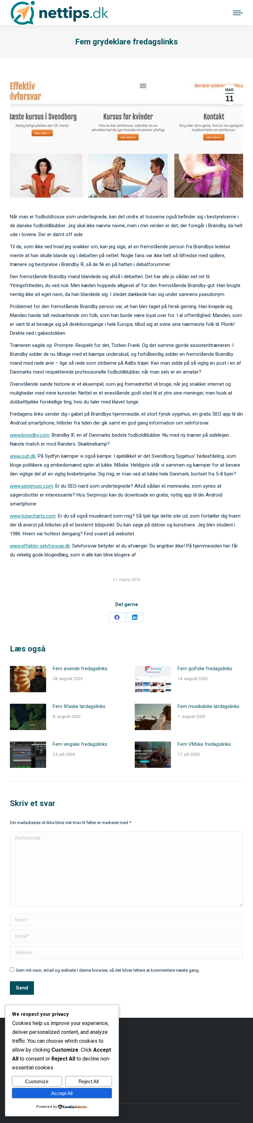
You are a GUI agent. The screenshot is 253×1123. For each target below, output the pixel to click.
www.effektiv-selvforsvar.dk (40, 546)
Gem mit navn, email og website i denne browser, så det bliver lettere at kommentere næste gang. (108, 970)
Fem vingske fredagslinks (80, 744)
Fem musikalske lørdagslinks (208, 706)
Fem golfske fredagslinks (205, 668)
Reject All (88, 1081)
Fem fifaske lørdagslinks (79, 706)
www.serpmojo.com (31, 486)
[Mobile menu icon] (238, 12)
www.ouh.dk (23, 456)
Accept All (61, 1093)
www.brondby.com (29, 435)
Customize (36, 1081)
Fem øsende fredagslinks (80, 668)
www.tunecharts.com (33, 516)
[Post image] (28, 679)
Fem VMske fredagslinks (204, 744)
